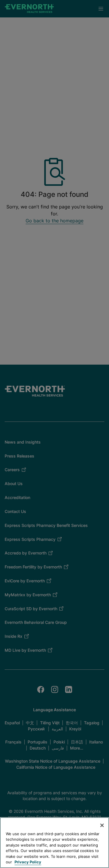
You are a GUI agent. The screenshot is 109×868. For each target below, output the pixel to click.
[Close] (102, 825)
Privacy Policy (28, 862)
